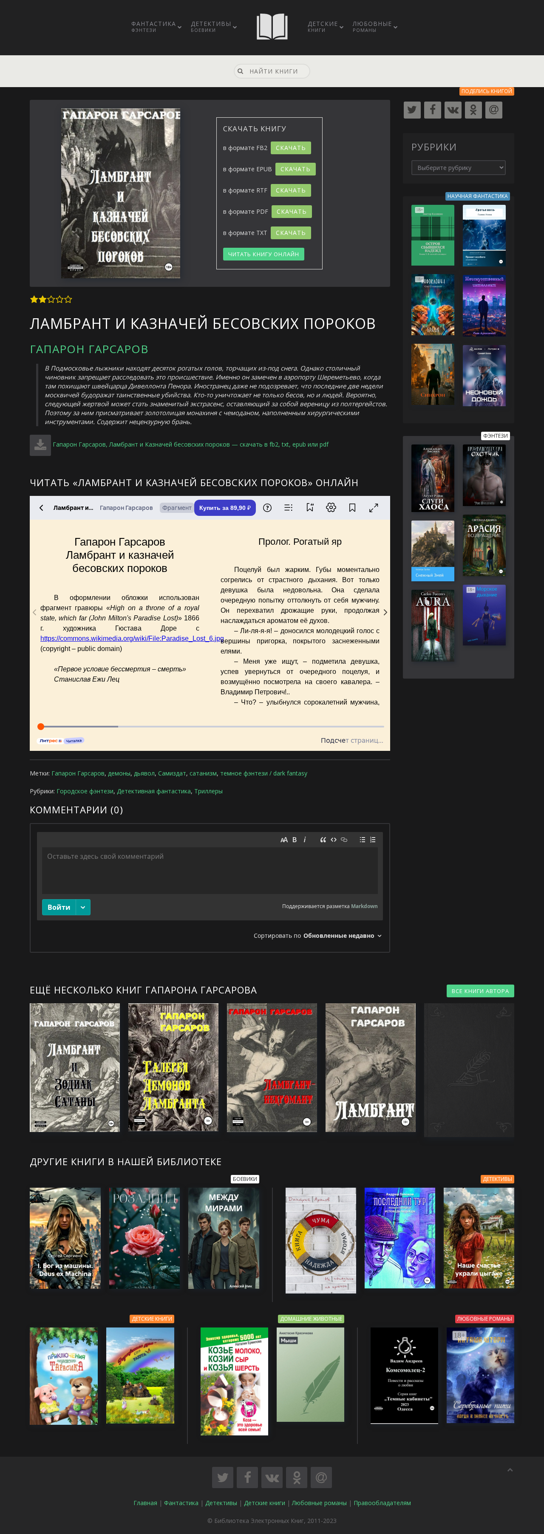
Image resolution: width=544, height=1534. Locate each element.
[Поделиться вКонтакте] (272, 1477)
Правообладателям (382, 1503)
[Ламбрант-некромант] (267, 1067)
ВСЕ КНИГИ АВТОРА (480, 991)
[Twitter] (412, 110)
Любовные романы (319, 1503)
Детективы (211, 26)
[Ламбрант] (366, 1067)
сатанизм (203, 773)
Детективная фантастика (154, 791)
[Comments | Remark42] (210, 887)
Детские (323, 26)
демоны (119, 773)
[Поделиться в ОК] (296, 1477)
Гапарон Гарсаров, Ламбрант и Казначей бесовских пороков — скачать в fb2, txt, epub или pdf (191, 444)
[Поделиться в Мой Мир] (321, 1477)
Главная (145, 1503)
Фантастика (153, 26)
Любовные (372, 26)
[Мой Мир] (493, 110)
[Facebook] (432, 110)
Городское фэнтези (85, 791)
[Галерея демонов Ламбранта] (169, 1067)
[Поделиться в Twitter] (222, 1477)
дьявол (144, 773)
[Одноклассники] (473, 110)
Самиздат (172, 773)
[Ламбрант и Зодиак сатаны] (70, 1067)
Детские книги (264, 1503)
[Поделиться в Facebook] (247, 1477)
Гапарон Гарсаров (89, 349)
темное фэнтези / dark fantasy (263, 773)
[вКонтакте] (453, 110)
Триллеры (208, 791)
